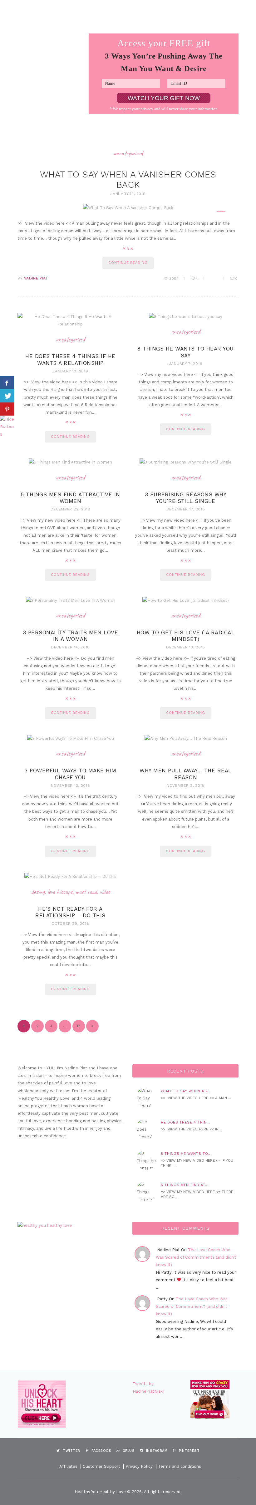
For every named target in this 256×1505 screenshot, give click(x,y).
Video (105, 892)
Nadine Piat (36, 278)
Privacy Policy (139, 1466)
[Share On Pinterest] (7, 409)
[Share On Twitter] (7, 395)
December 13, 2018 (185, 647)
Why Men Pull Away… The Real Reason (186, 773)
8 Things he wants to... (186, 1154)
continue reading (127, 263)
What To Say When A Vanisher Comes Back (128, 179)
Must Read (86, 892)
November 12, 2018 (70, 785)
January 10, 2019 (70, 371)
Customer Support (101, 1466)
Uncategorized (128, 153)
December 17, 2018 (185, 509)
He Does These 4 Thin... (185, 1122)
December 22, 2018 (71, 509)
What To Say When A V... (186, 1091)
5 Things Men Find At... (184, 1185)
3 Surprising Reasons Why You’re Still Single (185, 497)
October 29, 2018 (70, 923)
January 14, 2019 (127, 194)
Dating (38, 892)
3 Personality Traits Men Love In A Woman (70, 635)
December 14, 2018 (70, 647)
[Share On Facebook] (7, 382)
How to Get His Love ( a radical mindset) (186, 635)
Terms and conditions (179, 1466)
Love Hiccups (59, 892)
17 (76, 1026)
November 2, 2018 (185, 785)
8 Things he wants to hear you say (185, 352)
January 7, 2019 (186, 363)
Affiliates (68, 1466)
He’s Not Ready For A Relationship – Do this (70, 912)
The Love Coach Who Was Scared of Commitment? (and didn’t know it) (196, 1257)
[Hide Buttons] (8, 419)
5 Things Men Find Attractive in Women (70, 497)
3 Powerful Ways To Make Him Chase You (70, 773)
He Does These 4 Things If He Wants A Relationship (70, 359)
